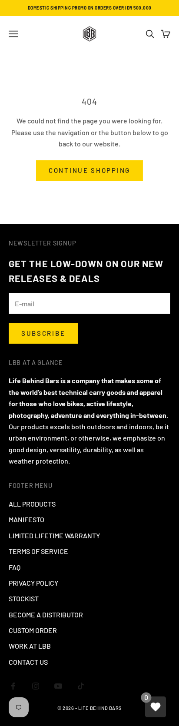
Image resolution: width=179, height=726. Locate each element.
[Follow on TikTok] (80, 686)
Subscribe (43, 333)
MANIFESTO (26, 519)
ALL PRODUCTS (32, 504)
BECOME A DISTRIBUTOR (46, 614)
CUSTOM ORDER (33, 630)
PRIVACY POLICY (33, 583)
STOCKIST (24, 598)
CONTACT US (28, 662)
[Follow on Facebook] (13, 686)
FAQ (14, 567)
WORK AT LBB (30, 646)
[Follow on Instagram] (35, 686)
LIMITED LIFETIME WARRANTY (54, 535)
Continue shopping (89, 170)
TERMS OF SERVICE (38, 551)
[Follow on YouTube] (58, 686)
